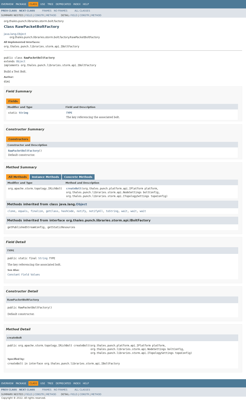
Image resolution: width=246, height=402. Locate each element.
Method (51, 15)
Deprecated (63, 4)
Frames (47, 10)
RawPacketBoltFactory (23, 150)
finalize (37, 211)
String (23, 112)
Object (20, 61)
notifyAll (96, 211)
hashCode (67, 211)
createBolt (73, 188)
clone (11, 211)
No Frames (60, 10)
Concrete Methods (78, 176)
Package (21, 4)
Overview (7, 4)
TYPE (69, 112)
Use (42, 4)
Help (86, 4)
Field (28, 15)
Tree (50, 4)
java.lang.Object (15, 33)
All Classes (82, 10)
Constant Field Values (23, 274)
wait (124, 211)
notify (81, 211)
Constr (39, 15)
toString (112, 211)
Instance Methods (45, 176)
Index (77, 4)
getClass (52, 211)
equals (22, 211)
